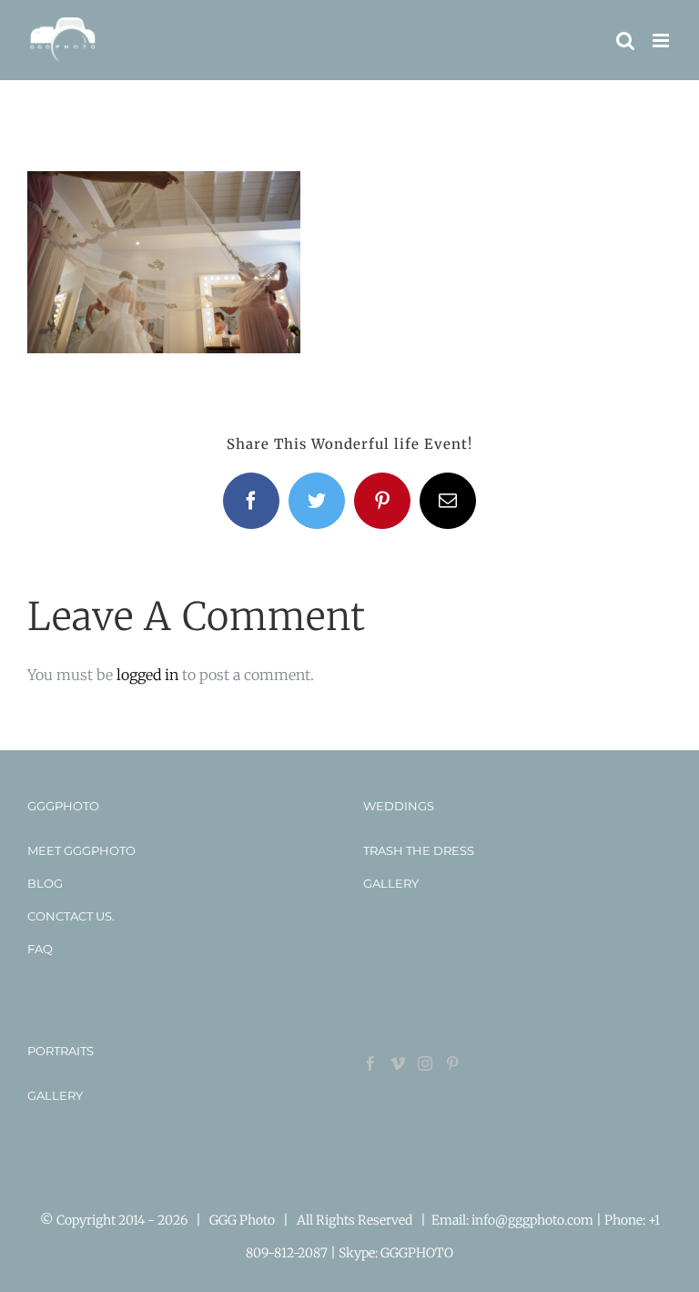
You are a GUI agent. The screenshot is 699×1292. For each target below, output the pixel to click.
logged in (147, 675)
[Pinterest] (452, 1063)
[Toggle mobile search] (625, 40)
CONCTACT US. (71, 916)
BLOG (45, 883)
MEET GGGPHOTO (81, 850)
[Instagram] (425, 1063)
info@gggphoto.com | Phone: (559, 1220)
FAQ (40, 948)
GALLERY (391, 883)
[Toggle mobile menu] (662, 40)
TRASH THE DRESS (418, 850)
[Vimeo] (397, 1063)
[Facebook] (370, 1063)
